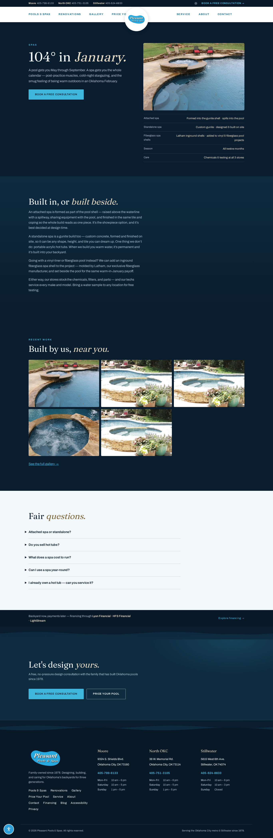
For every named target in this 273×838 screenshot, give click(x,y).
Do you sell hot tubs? (44, 544)
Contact (225, 14)
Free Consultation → (222, 3)
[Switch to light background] (195, 3)
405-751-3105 (73, 3)
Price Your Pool (106, 693)
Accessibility (79, 802)
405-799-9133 (41, 3)
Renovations (70, 14)
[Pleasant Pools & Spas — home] (136, 19)
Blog (64, 802)
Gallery (96, 14)
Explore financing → (231, 618)
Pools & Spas (39, 14)
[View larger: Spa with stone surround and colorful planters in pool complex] (209, 383)
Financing (50, 802)
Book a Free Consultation (56, 94)
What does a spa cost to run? (50, 557)
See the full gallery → (44, 464)
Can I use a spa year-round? (49, 570)
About (204, 14)
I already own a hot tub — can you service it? (61, 582)
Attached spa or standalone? (50, 532)
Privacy (34, 809)
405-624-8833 (108, 3)
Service (183, 14)
